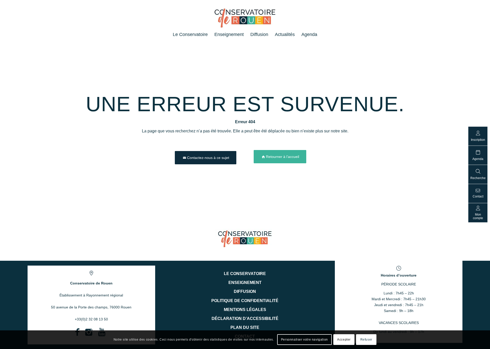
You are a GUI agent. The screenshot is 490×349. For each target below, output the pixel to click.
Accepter (344, 339)
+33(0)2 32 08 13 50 (91, 319)
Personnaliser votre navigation (304, 339)
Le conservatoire (245, 273)
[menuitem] (190, 34)
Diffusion (245, 291)
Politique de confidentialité (244, 300)
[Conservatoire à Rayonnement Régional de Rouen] (245, 20)
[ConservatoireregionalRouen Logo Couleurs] (245, 238)
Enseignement (245, 282)
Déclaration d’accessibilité (245, 318)
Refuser (366, 339)
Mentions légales (245, 309)
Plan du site (244, 327)
